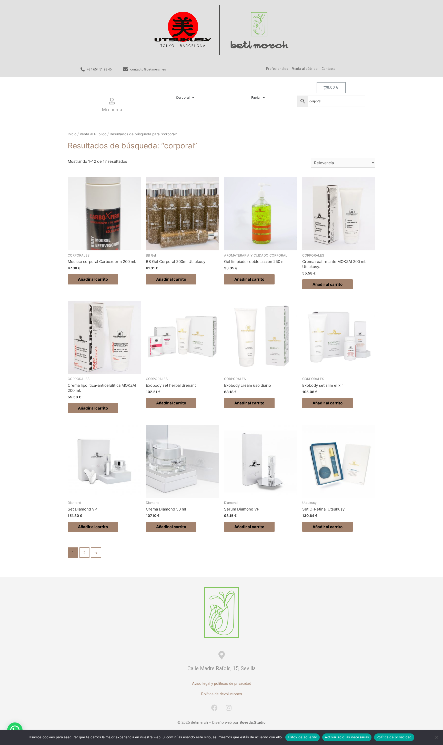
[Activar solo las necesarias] (436, 737)
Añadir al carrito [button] (93, 279)
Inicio (72, 134)
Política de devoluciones (221, 694)
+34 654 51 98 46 (99, 69)
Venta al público (305, 68)
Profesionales (277, 68)
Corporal (182, 97)
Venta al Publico (93, 134)
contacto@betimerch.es (148, 69)
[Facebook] (214, 707)
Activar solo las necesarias (347, 737)
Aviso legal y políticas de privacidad (221, 683)
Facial (255, 97)
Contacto (328, 68)
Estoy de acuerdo (302, 737)
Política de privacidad (394, 737)
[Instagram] (228, 707)
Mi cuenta (112, 109)
